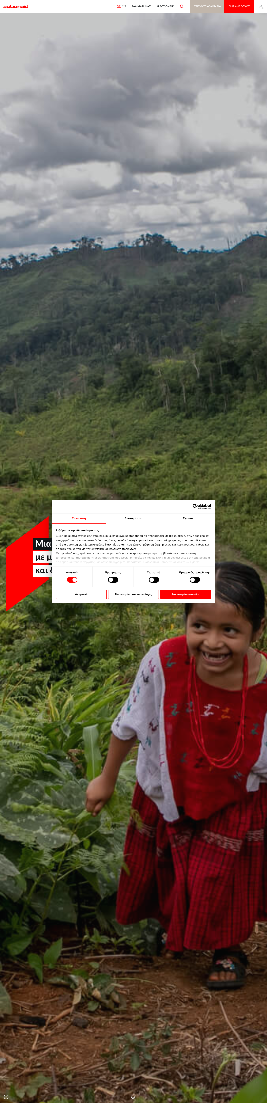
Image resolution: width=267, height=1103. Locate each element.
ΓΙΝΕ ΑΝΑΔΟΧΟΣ (239, 6)
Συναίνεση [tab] (79, 518)
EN (124, 6)
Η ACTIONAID (165, 6)
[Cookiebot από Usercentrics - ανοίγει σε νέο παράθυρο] (195, 506)
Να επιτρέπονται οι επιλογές (133, 594)
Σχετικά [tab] (188, 518)
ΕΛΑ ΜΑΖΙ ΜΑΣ (141, 6)
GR (119, 6)
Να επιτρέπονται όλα (185, 594)
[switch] (113, 580)
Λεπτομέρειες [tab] (133, 518)
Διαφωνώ (81, 594)
